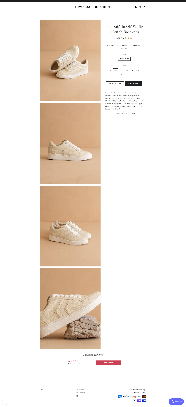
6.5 (116, 70)
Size (124, 66)
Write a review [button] (108, 363)
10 (127, 75)
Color (124, 54)
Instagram (82, 396)
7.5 (127, 70)
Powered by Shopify (139, 392)
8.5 (137, 70)
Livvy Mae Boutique (93, 7)
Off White (124, 59)
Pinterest (81, 393)
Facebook (81, 390)
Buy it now (133, 84)
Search (42, 390)
